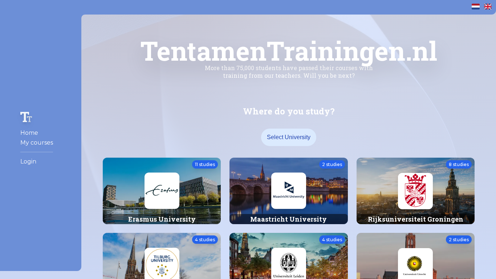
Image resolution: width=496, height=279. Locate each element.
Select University (288, 137)
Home (29, 132)
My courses (36, 142)
